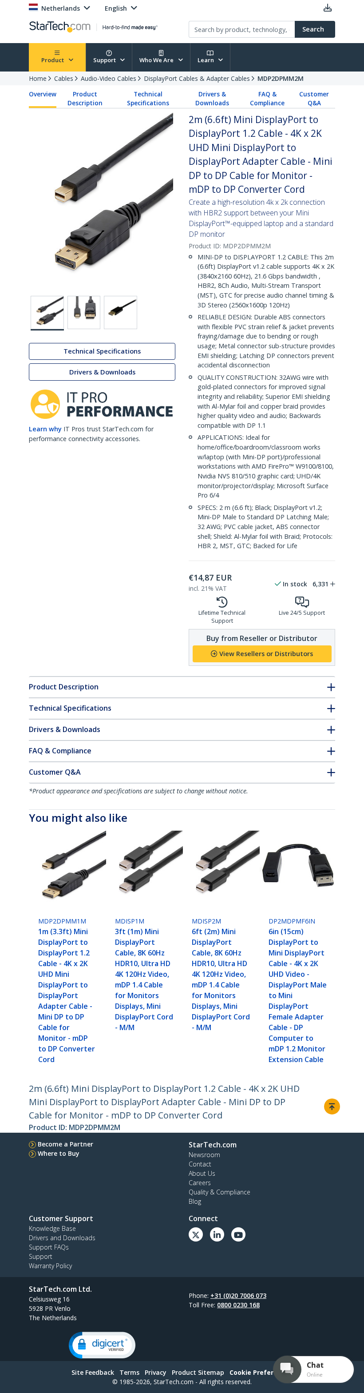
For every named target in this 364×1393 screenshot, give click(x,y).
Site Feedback (92, 1372)
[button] (102, 1345)
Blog (195, 1201)
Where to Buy (58, 1153)
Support (105, 60)
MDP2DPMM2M (280, 78)
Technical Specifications (148, 98)
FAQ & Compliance (267, 98)
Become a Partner (65, 1144)
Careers (200, 1182)
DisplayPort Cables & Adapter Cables (197, 78)
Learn (206, 60)
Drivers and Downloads (62, 1238)
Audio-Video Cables (108, 78)
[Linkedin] (217, 1234)
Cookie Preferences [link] (261, 1372)
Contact (200, 1164)
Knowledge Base (52, 1228)
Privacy (155, 1372)
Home (38, 78)
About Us (202, 1173)
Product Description (85, 98)
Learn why (45, 429)
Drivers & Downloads (212, 98)
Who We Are (157, 60)
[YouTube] (238, 1234)
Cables (63, 78)
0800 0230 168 (238, 1305)
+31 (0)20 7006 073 (238, 1295)
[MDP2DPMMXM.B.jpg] (120, 312)
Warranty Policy (50, 1266)
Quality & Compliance (219, 1192)
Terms (129, 1372)
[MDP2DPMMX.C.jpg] (84, 312)
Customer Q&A (314, 98)
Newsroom (204, 1154)
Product (53, 60)
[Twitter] (196, 1234)
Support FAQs (49, 1247)
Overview (42, 94)
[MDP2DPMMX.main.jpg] (47, 313)
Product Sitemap (198, 1372)
